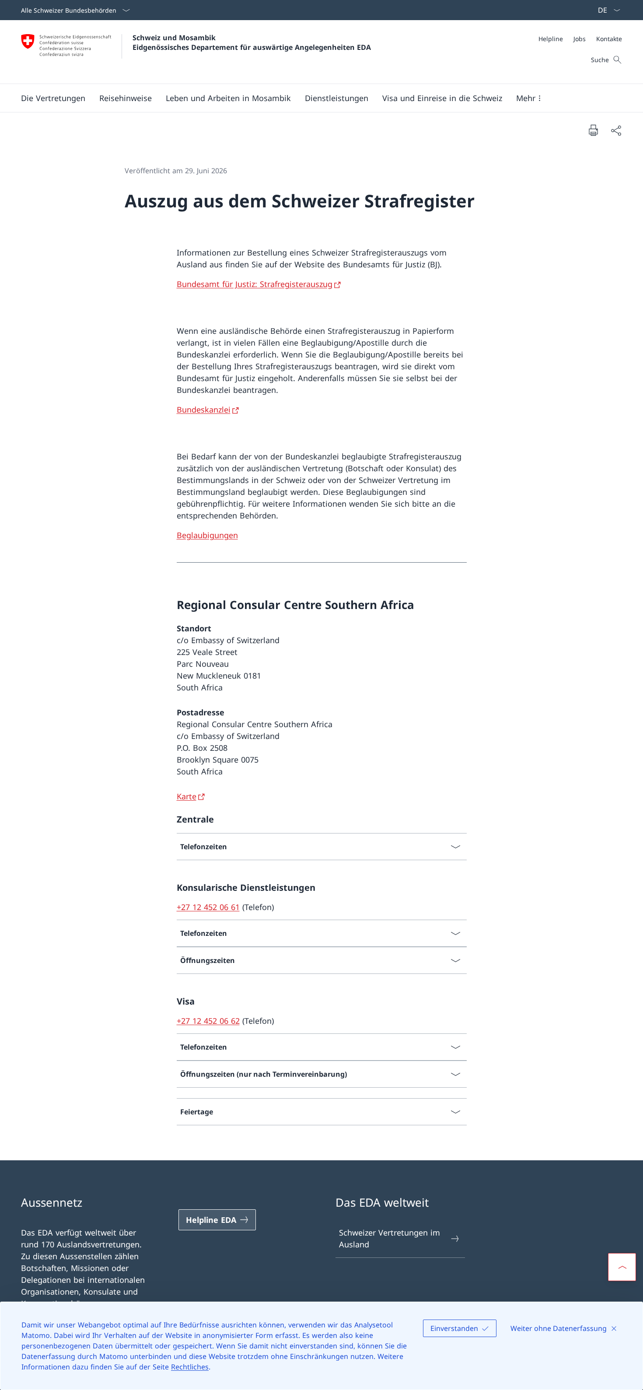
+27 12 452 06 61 (208, 907)
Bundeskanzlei (204, 409)
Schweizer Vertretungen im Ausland (389, 1238)
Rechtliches (190, 1367)
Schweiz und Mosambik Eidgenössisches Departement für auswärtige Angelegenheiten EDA (252, 42)
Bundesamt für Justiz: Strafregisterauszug (254, 284)
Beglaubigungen (207, 535)
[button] (53, 98)
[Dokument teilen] (616, 130)
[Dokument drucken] (593, 129)
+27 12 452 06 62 (208, 1020)
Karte (186, 796)
